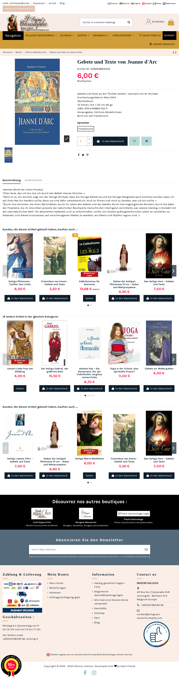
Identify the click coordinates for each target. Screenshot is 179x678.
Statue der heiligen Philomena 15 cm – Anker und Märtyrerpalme (124, 284)
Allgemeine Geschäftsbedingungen (108, 593)
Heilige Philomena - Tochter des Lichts (20, 283)
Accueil (52, 3)
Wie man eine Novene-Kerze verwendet (111, 601)
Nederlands (171, 3)
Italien (158, 3)
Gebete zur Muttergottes (159, 368)
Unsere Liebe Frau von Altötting (20, 370)
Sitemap (99, 613)
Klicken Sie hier (124, 654)
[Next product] (175, 52)
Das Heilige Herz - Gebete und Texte (159, 283)
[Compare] (34, 245)
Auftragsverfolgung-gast (64, 597)
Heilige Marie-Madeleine (89, 458)
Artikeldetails (33, 180)
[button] (67, 35)
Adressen (55, 592)
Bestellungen (57, 587)
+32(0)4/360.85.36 (152, 605)
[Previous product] (174, 52)
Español (148, 3)
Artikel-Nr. (83, 68)
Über (97, 617)
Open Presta (127, 666)
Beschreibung (12, 180)
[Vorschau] (34, 251)
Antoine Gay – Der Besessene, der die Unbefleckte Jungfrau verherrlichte (89, 373)
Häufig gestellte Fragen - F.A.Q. (109, 584)
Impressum (39, 3)
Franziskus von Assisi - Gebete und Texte (54, 283)
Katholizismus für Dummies (89, 283)
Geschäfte (100, 608)
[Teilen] (79, 155)
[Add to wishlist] (134, 141)
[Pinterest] (87, 155)
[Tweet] (83, 155)
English (137, 3)
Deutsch (126, 3)
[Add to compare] (146, 141)
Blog (62, 3)
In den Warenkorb (113, 141)
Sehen (89, 298)
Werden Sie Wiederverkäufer (18, 8)
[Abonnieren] (146, 549)
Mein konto (56, 583)
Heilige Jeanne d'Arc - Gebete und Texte (20, 460)
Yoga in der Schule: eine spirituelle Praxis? (124, 370)
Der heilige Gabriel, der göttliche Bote (54, 370)
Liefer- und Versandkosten (16, 3)
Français (114, 3)
